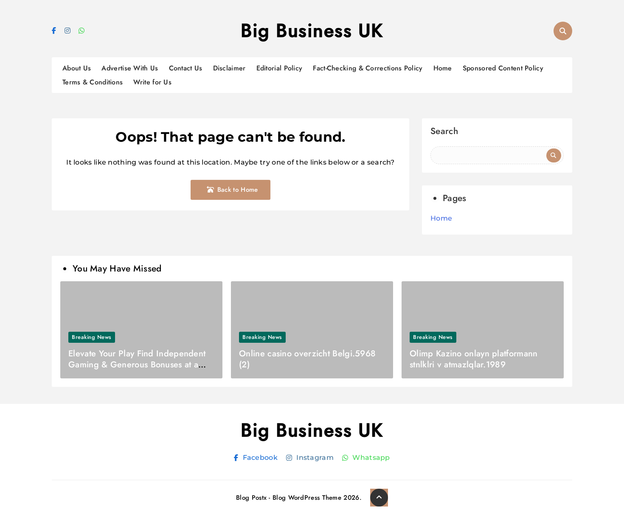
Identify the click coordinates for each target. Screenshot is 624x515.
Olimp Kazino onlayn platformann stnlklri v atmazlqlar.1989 (473, 359)
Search (444, 132)
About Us (76, 68)
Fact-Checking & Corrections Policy (367, 68)
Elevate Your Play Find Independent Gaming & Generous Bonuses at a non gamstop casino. (136, 364)
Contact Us (185, 68)
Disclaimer (229, 68)
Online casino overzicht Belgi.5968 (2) (307, 359)
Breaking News (92, 337)
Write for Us (152, 82)
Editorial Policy (279, 68)
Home (442, 68)
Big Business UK (312, 30)
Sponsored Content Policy (503, 68)
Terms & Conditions (92, 82)
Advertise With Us (129, 68)
